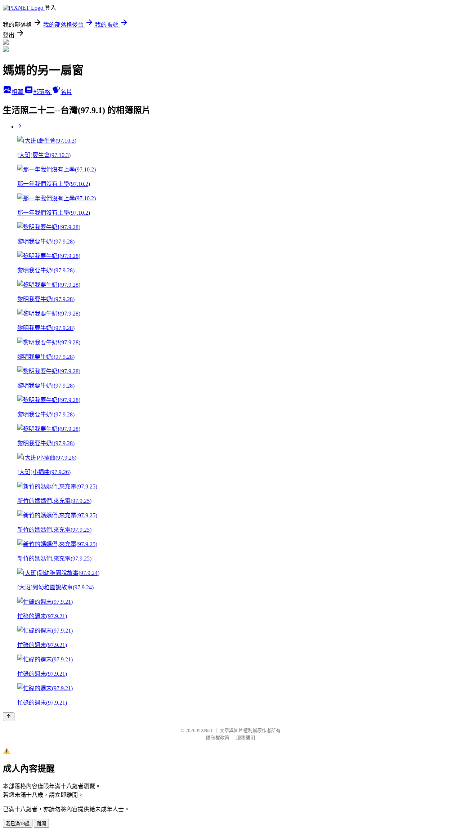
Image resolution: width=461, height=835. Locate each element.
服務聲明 (245, 737)
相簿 (18, 92)
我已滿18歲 (18, 823)
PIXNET (205, 730)
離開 (41, 823)
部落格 (42, 92)
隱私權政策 (217, 737)
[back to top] (8, 716)
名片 (66, 92)
